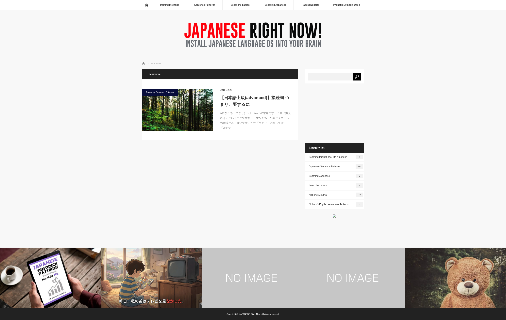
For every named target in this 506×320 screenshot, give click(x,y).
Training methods (169, 5)
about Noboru (311, 5)
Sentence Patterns (204, 5)
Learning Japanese (275, 5)
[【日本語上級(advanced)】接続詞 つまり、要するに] (177, 110)
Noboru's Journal (335, 195)
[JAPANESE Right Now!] (253, 48)
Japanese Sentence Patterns (160, 92)
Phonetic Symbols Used (346, 5)
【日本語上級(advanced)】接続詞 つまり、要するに (254, 101)
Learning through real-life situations (334, 157)
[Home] (147, 5)
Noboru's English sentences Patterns (334, 204)
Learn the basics (240, 5)
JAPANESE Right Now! (250, 314)
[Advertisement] (334, 113)
